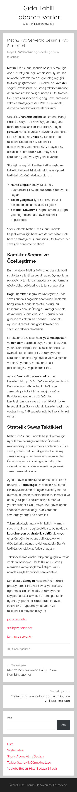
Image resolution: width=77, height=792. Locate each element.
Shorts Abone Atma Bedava (25, 756)
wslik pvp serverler (19, 628)
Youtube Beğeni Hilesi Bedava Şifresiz (32, 768)
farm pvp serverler (19, 636)
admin (55, 52)
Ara (9, 717)
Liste (10, 744)
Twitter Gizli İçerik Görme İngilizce (29, 762)
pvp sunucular (17, 619)
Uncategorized (21, 649)
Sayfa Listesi (15, 750)
